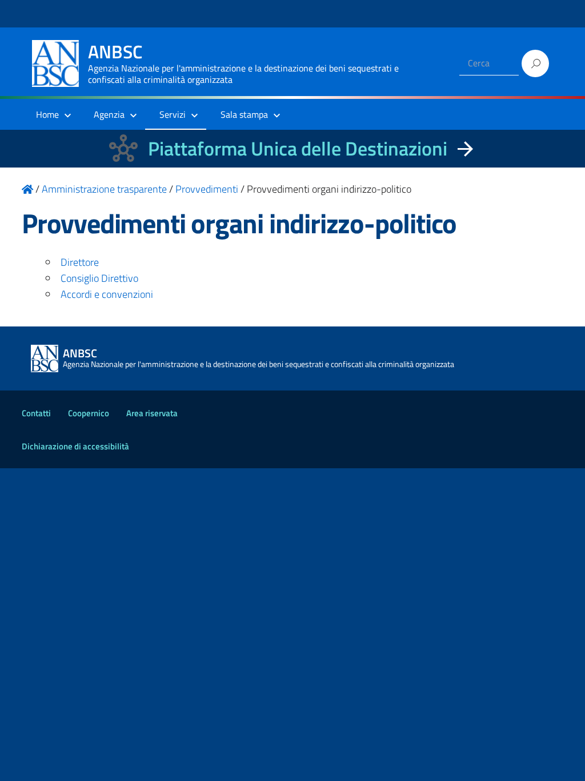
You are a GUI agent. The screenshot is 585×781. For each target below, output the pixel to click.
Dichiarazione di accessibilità (75, 446)
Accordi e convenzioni (107, 294)
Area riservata (152, 413)
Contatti (36, 413)
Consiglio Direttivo (99, 278)
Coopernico (88, 413)
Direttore (80, 262)
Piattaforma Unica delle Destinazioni (297, 148)
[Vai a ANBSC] (27, 189)
